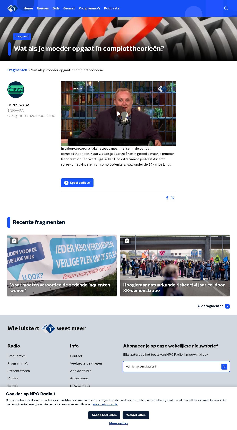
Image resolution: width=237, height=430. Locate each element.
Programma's (89, 8)
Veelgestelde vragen (86, 363)
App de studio (80, 371)
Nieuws (43, 8)
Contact (76, 356)
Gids (56, 8)
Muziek (12, 378)
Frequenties (16, 356)
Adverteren (79, 378)
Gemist (69, 8)
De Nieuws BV (18, 105)
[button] (226, 8)
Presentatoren (18, 371)
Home (28, 8)
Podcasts (111, 8)
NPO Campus (80, 386)
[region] (118, 113)
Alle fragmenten (210, 306)
